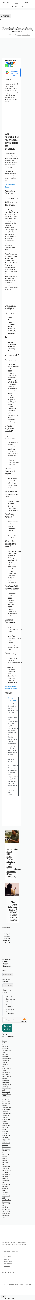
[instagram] (22, 6)
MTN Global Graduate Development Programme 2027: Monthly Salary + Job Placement (6, 1149)
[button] (1, 19)
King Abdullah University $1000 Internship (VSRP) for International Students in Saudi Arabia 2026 (6, 1133)
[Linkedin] (12, 63)
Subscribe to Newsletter (7, 1028)
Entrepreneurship (9, 1254)
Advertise (5, 2)
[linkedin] (12, 6)
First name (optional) (6, 980)
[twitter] (19, 6)
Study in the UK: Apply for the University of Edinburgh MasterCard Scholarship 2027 (6, 1212)
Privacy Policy (17, 2)
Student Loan (8, 1261)
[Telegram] (9, 65)
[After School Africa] (9, 13)
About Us (6, 1259)
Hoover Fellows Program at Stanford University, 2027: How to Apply (6, 1047)
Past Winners (7, 1256)
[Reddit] (14, 63)
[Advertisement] (11, 49)
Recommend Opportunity (11, 1251)
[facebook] (16, 6)
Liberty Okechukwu (24, 35)
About (27, 2)
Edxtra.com (28, 1284)
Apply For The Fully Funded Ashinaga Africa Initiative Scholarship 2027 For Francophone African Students (6, 1115)
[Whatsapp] (6, 65)
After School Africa (13, 1284)
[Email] (12, 65)
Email (4, 971)
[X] (9, 63)
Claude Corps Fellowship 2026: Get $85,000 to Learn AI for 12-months (12, 911)
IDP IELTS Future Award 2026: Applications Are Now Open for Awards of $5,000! (6, 1072)
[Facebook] (6, 63)
